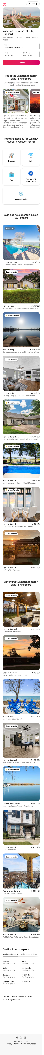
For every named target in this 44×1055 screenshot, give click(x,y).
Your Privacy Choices (28, 1044)
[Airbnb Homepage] (4, 3)
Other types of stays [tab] (29, 954)
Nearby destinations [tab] (10, 954)
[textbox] (12, 55)
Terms (16, 1044)
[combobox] (21, 47)
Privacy (9, 1044)
